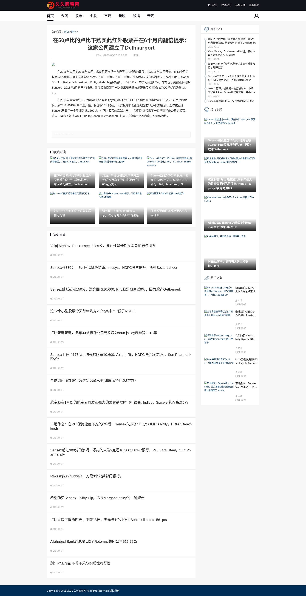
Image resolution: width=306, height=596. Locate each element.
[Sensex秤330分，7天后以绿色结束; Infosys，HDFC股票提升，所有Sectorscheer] (219, 291)
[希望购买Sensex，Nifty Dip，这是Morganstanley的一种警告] (219, 339)
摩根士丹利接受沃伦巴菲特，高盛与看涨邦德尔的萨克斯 (231, 65)
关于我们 (212, 5)
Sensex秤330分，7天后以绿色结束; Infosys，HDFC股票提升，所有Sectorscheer (231, 78)
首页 (50, 16)
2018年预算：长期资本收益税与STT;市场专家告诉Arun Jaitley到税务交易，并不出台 (232, 90)
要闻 (64, 16)
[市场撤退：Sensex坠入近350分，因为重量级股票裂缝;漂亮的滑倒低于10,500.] (219, 387)
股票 (79, 16)
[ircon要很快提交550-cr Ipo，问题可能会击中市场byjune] (219, 361)
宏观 (150, 16)
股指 (136, 16)
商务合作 (240, 5)
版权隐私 (254, 5)
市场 (107, 16)
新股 (122, 16)
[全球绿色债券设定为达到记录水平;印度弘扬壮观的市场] (219, 313)
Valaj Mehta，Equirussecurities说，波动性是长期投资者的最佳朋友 (231, 53)
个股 (93, 16)
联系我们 (226, 5)
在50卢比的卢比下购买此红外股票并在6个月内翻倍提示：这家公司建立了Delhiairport (232, 41)
